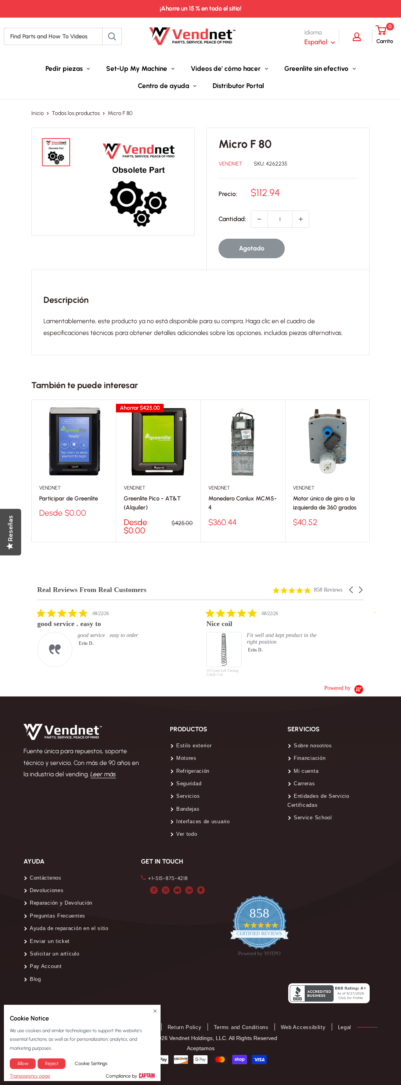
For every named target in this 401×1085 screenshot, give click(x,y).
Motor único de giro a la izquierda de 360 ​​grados (324, 503)
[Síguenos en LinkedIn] (189, 890)
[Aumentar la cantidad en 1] (301, 219)
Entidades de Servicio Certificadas (318, 800)
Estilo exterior (194, 746)
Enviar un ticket (50, 941)
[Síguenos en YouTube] (177, 890)
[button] (351, 590)
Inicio (37, 113)
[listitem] (96, 637)
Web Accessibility (303, 1027)
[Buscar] (112, 36)
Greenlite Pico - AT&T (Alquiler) (152, 503)
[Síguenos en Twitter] (166, 890)
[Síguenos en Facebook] (154, 890)
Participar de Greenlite (68, 498)
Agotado (251, 248)
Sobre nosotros (313, 746)
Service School (313, 817)
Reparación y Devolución (61, 903)
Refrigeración (193, 771)
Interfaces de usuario (203, 821)
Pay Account (46, 966)
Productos (188, 729)
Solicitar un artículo (54, 954)
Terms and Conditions (241, 1027)
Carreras (304, 783)
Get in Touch (162, 861)
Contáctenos (45, 878)
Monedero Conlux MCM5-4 (242, 503)
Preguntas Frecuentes (57, 916)
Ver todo (186, 834)
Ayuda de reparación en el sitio (69, 928)
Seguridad (188, 783)
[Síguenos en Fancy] (201, 890)
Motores (186, 758)
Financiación (309, 758)
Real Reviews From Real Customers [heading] (91, 590)
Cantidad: (232, 219)
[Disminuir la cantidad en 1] (259, 219)
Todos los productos (76, 113)
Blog (35, 979)
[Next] (370, 471)
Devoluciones (46, 890)
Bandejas (188, 809)
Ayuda (34, 861)
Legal (345, 1027)
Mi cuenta (306, 771)
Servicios (188, 796)
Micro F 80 (245, 144)
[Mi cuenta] (360, 36)
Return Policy (185, 1027)
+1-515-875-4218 (168, 878)
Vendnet (230, 163)
